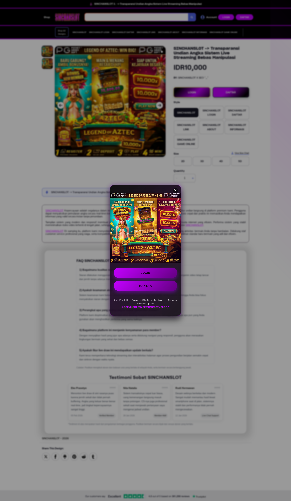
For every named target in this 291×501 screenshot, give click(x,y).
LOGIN (145, 272)
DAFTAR (145, 285)
